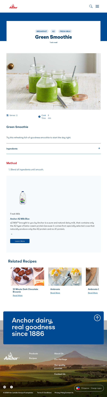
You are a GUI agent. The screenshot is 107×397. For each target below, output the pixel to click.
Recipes (33, 358)
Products (33, 353)
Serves (12, 115)
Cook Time (43, 116)
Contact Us (59, 374)
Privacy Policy (60, 393)
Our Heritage (60, 359)
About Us (58, 353)
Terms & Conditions (44, 393)
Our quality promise (59, 366)
